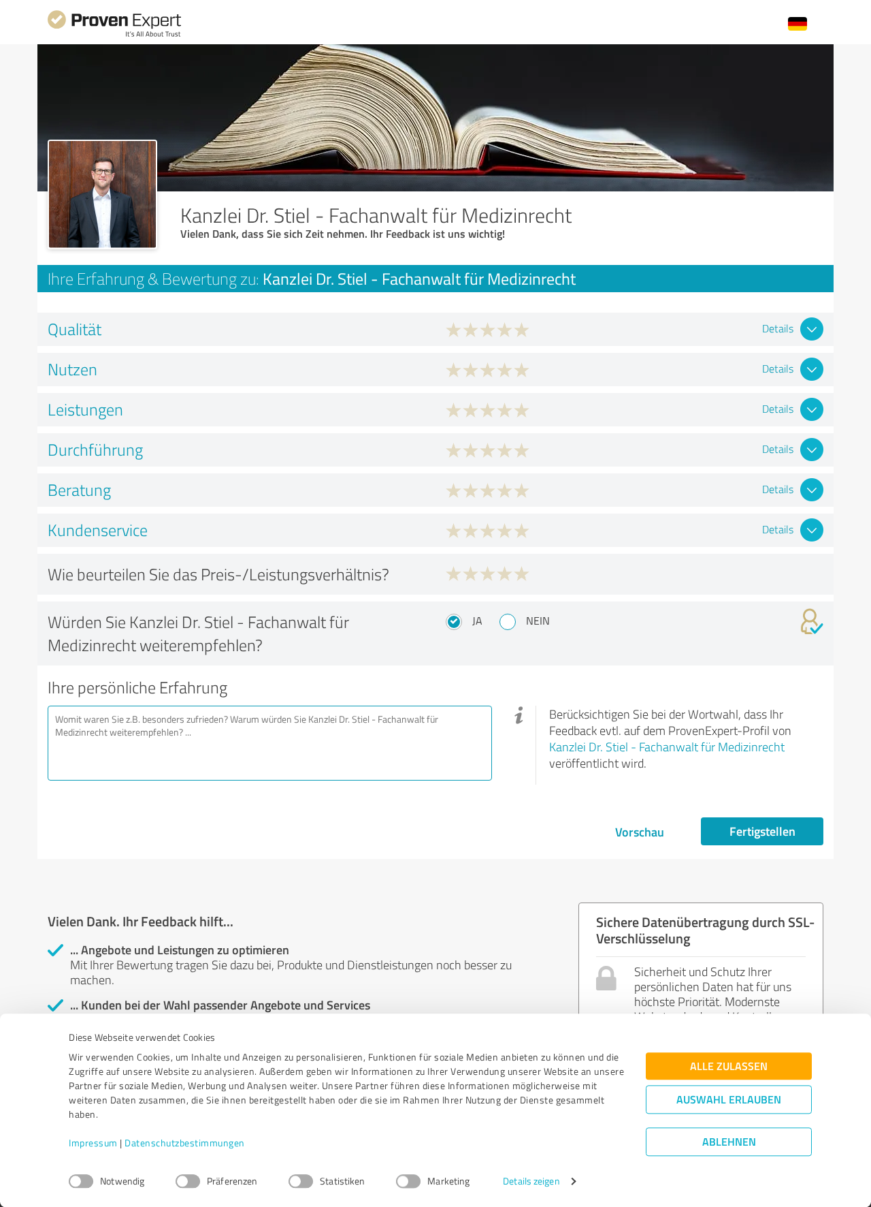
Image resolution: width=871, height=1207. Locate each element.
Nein (538, 620)
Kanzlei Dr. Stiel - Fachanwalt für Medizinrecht (667, 746)
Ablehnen (729, 1142)
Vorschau (639, 831)
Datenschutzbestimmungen (185, 1143)
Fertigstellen (762, 831)
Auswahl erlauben (728, 1100)
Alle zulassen (729, 1066)
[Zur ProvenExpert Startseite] (114, 35)
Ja (477, 620)
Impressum (93, 1143)
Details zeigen (531, 1181)
